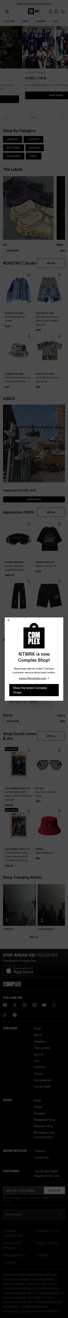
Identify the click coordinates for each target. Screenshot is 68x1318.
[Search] (50, 11)
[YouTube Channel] (44, 1005)
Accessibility (14, 1255)
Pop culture (42, 1048)
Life (36, 1061)
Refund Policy (43, 1126)
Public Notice (47, 1243)
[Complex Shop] (34, 11)
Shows (38, 1073)
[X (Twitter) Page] (15, 1005)
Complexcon (42, 1080)
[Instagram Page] (34, 1005)
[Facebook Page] (5, 1005)
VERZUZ (40, 1067)
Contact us (41, 1157)
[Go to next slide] (62, 117)
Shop (37, 1100)
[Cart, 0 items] (62, 11)
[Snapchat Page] (54, 1005)
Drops (38, 1107)
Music (38, 1035)
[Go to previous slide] (6, 117)
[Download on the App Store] (19, 969)
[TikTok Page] (5, 1015)
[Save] (29, 275)
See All (34, 937)
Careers (39, 1151)
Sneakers (40, 1041)
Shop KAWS (34, 95)
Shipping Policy (44, 1120)
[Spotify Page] (15, 1015)
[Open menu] (7, 11)
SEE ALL (51, 263)
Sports (38, 1054)
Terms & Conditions (13, 1233)
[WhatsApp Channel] (24, 1005)
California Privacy (12, 1245)
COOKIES (9, 1262)
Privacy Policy (47, 1231)
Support (39, 1113)
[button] (34, 69)
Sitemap (42, 1255)
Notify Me (54, 1190)
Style (37, 1028)
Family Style (42, 1086)
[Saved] (56, 11)
